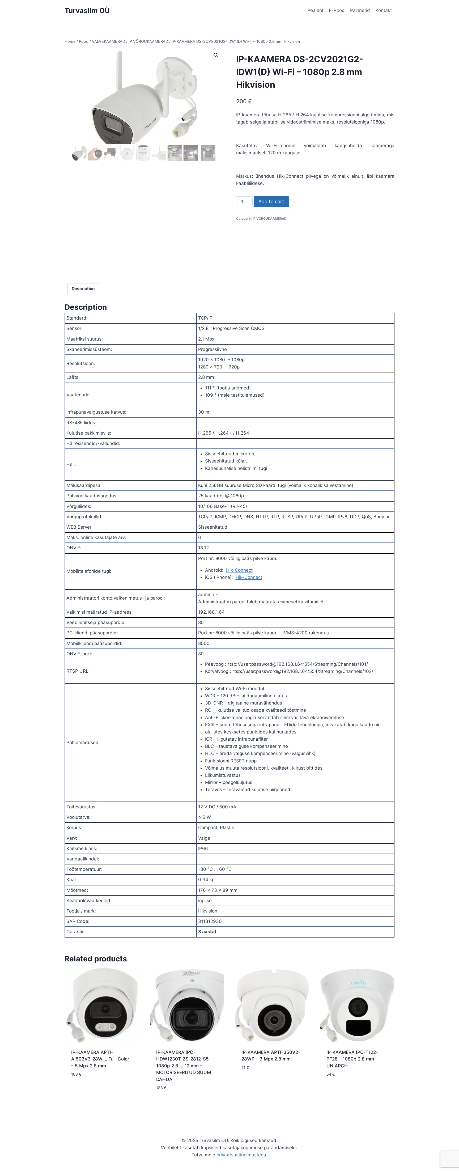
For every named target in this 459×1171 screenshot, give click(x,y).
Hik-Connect (239, 570)
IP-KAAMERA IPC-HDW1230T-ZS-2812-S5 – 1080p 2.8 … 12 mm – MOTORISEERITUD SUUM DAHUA (184, 1066)
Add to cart (271, 201)
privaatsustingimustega (241, 1154)
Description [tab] (83, 288)
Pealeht (315, 10)
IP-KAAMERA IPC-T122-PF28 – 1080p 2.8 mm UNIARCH (352, 1059)
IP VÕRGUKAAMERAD (270, 218)
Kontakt (384, 10)
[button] (216, 55)
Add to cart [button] (84, 1090)
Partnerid (360, 10)
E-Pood (337, 10)
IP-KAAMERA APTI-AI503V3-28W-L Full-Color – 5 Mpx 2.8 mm (100, 1059)
